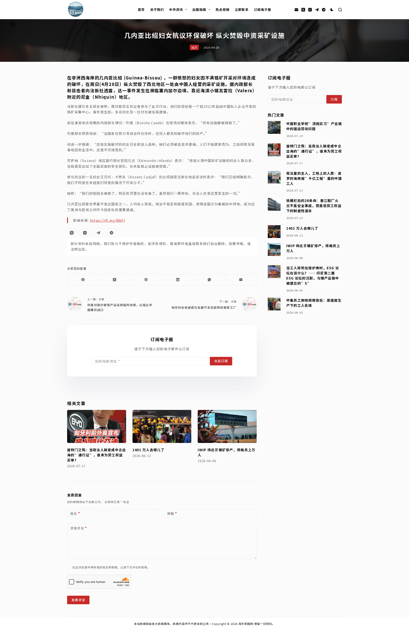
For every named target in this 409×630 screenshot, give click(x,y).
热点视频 (222, 9)
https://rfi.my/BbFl (107, 220)
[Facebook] (83, 279)
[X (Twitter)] (303, 10)
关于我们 (157, 9)
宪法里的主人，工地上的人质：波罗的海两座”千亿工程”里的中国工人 (314, 178)
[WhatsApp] (209, 279)
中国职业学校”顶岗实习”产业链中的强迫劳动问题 (314, 126)
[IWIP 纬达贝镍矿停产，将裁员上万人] (227, 426)
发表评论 (78, 600)
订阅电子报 (262, 9)
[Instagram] (310, 10)
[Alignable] (323, 10)
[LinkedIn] (178, 279)
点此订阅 (221, 361)
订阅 (334, 99)
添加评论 (78, 528)
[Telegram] (317, 10)
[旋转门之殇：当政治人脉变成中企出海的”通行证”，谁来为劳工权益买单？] (96, 426)
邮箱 (172, 513)
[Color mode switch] (332, 9)
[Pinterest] (146, 279)
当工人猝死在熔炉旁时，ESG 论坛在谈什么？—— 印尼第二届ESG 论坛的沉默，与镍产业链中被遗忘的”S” (312, 275)
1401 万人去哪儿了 (148, 449)
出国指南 (199, 9)
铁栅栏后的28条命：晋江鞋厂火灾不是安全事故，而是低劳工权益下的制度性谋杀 (313, 205)
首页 (141, 9)
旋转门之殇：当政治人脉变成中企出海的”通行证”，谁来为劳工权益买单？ (96, 455)
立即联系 (242, 9)
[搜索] (340, 10)
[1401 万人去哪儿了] (162, 426)
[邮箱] (296, 10)
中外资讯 (176, 9)
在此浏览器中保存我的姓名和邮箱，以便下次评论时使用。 (111, 567)
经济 (194, 47)
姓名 (75, 513)
